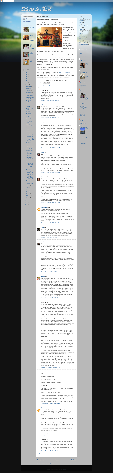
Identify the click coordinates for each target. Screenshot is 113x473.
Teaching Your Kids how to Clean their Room (29, 120)
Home (57, 460)
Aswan (86, 128)
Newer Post (40, 460)
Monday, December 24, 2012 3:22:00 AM (50, 450)
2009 (26, 82)
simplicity (81, 35)
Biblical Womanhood (82, 142)
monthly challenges (83, 44)
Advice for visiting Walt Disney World (29, 182)
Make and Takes (83, 82)
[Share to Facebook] (48, 83)
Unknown (43, 407)
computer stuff (82, 38)
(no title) (32, 27)
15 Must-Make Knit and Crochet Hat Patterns (84, 85)
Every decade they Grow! (31, 54)
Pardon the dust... (83, 123)
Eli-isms (28, 111)
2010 (26, 80)
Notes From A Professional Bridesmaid (82, 115)
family (80, 22)
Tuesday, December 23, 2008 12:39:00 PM (50, 435)
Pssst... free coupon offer (29, 133)
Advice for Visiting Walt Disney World (29, 163)
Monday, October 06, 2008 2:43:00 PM (49, 271)
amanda (43, 276)
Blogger (64, 469)
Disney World (82, 37)
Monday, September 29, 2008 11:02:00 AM (50, 147)
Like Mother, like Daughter (30, 98)
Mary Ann (43, 177)
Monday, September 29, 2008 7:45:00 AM (50, 100)
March (27, 193)
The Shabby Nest (83, 72)
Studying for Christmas (29, 114)
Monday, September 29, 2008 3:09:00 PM (50, 222)
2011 (26, 78)
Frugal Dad (82, 103)
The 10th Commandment (30, 125)
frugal (80, 18)
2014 (26, 72)
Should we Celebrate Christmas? (29, 101)
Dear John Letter (29, 131)
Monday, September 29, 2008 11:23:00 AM (50, 172)
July (27, 187)
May (27, 191)
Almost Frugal (83, 113)
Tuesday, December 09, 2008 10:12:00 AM (50, 403)
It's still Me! (28, 116)
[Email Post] (40, 82)
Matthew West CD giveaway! (29, 94)
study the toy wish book (64, 72)
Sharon (42, 152)
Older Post (72, 460)
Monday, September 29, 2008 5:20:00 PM (50, 237)
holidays (42, 85)
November (28, 88)
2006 (26, 202)
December (28, 86)
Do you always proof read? (29, 167)
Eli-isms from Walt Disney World (29, 158)
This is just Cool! (30, 136)
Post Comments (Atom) (48, 463)
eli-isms (81, 20)
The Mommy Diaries (83, 121)
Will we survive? (29, 174)
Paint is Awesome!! (29, 153)
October (28, 90)
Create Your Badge (27, 21)
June (27, 189)
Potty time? (31, 60)
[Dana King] (24, 20)
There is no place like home (83, 91)
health (80, 33)
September (28, 92)
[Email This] (43, 83)
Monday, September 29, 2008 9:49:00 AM (50, 117)
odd (80, 31)
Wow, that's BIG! (30, 148)
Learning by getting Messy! (30, 145)
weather (81, 40)
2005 (26, 204)
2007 (26, 200)
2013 (26, 74)
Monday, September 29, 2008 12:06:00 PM (50, 202)
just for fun (81, 29)
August (28, 185)
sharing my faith (48, 85)
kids (80, 24)
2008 (26, 84)
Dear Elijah (28, 142)
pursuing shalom (83, 127)
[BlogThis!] (45, 83)
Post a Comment (42, 453)
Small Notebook (83, 137)
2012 (26, 76)
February (28, 195)
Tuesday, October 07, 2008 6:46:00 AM (49, 297)
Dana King (25, 18)
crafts (80, 27)
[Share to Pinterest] (49, 83)
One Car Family (29, 150)
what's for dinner (83, 42)
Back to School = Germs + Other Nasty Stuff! (30, 139)
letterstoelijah (44, 207)
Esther (42, 104)
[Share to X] (46, 83)
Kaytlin (42, 241)
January (28, 197)
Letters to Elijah (36, 9)
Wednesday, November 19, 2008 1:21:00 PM (50, 367)
